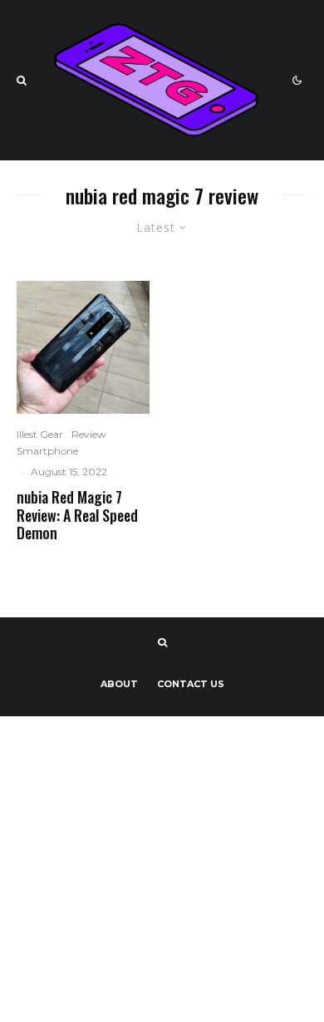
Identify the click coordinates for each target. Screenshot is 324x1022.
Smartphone (47, 451)
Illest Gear (40, 434)
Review (88, 434)
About (119, 684)
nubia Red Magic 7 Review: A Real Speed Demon (77, 516)
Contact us (190, 684)
